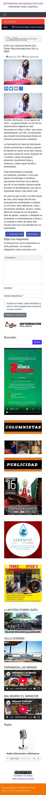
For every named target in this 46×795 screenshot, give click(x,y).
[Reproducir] (7, 688)
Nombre (8, 288)
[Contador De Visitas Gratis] (23, 772)
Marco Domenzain (32, 57)
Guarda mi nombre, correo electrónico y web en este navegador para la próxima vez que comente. (24, 306)
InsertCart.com (24, 791)
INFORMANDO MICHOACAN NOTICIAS (23, 3)
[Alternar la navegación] (4, 14)
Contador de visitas (23, 775)
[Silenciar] (34, 688)
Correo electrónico (13, 296)
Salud (15, 37)
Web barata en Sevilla (23, 779)
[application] (23, 680)
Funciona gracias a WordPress (14, 788)
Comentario (10, 258)
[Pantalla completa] (38, 688)
